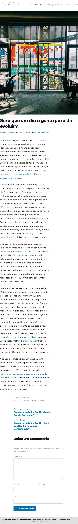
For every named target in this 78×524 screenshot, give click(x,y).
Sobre (37, 5)
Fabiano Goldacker (8, 132)
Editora (47, 519)
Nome (16, 485)
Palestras (60, 5)
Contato (48, 521)
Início (31, 5)
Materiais (68, 5)
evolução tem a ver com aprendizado (19, 337)
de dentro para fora (24, 255)
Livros (42, 521)
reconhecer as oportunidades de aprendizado (23, 374)
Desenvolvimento (40, 400)
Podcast (75, 5)
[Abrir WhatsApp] (73, 519)
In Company (52, 5)
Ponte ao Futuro (38, 519)
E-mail (42, 485)
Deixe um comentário (41, 132)
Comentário (18, 456)
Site (15, 496)
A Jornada (62, 519)
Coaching (43, 5)
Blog (68, 519)
